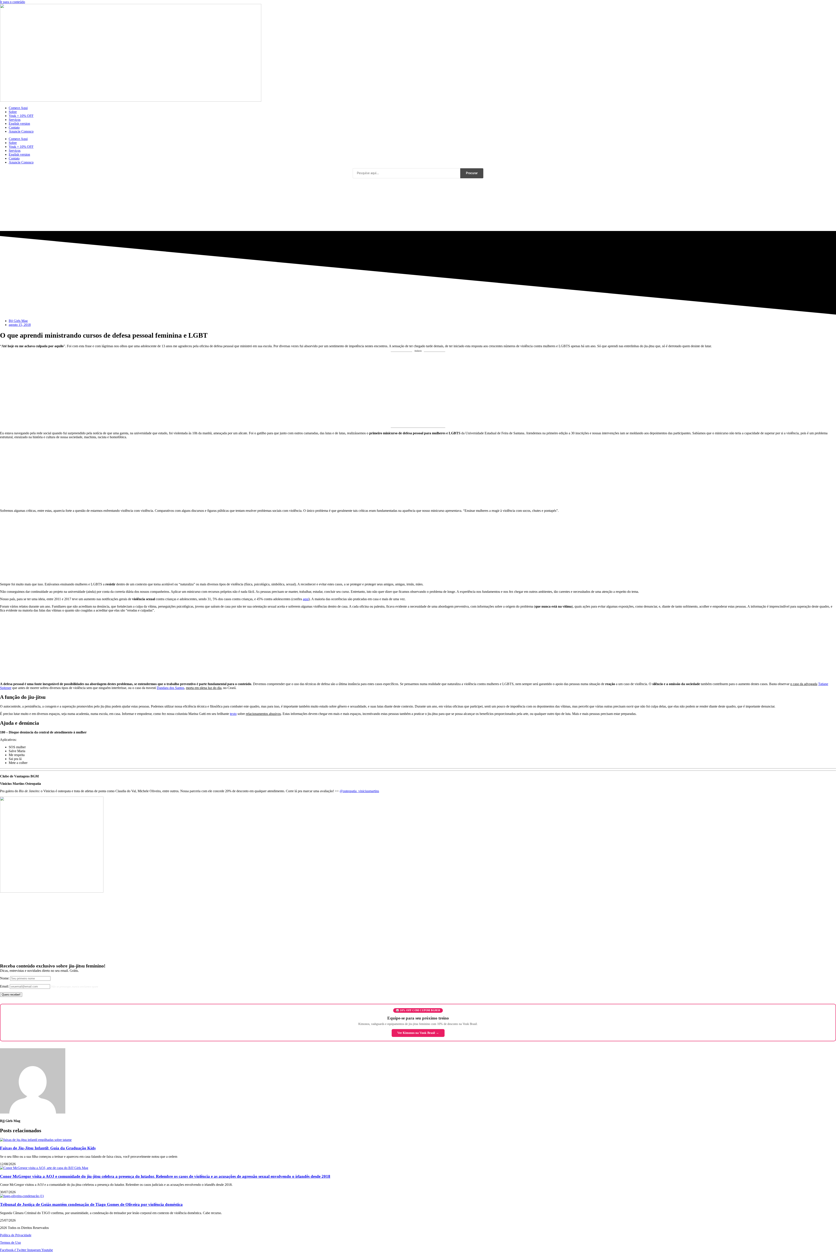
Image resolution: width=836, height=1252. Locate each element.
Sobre (13, 112)
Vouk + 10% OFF (21, 116)
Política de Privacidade (15, 1235)
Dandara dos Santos (170, 688)
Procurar (472, 173)
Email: (5, 986)
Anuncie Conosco (21, 131)
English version (19, 123)
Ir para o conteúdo (12, 2)
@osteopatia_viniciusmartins (359, 791)
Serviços (14, 119)
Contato (14, 127)
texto (233, 714)
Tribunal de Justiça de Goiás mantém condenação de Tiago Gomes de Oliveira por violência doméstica (91, 1204)
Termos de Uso (10, 1242)
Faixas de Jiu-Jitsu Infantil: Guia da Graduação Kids (48, 1148)
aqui (306, 599)
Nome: (5, 978)
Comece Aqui (18, 108)
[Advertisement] (418, 390)
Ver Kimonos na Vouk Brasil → (418, 1033)
